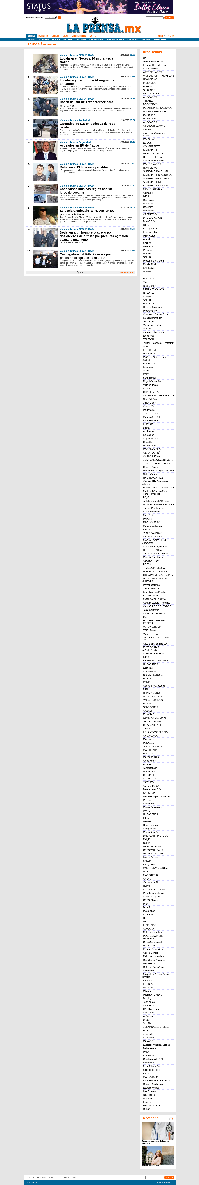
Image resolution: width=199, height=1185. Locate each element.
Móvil (160, 36)
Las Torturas (149, 1091)
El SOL (146, 388)
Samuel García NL (152, 721)
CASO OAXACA (151, 735)
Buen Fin (147, 907)
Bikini (146, 225)
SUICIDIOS (149, 90)
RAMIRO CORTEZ (153, 477)
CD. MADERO (150, 775)
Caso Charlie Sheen (153, 160)
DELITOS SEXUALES (154, 157)
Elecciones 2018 (151, 1105)
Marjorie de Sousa (152, 526)
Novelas (147, 271)
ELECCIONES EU (152, 350)
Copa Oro (148, 442)
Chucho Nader (150, 467)
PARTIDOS (149, 363)
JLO (145, 275)
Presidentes (149, 771)
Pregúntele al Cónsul (153, 260)
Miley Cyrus (149, 235)
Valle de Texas (160, 39)
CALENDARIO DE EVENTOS (158, 395)
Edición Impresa (79, 36)
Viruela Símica (150, 634)
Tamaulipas (81, 39)
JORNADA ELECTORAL (156, 1027)
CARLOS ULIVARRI (153, 536)
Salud (146, 370)
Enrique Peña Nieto (153, 949)
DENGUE (148, 987)
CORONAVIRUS (152, 449)
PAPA (146, 374)
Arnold (146, 239)
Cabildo (147, 129)
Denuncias (148, 210)
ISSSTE (147, 1102)
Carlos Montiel (150, 952)
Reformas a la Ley (152, 932)
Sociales (55, 36)
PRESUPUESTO (152, 846)
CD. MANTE (149, 778)
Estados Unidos (151, 1087)
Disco (146, 918)
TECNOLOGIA (151, 413)
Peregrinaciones (151, 584)
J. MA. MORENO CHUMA (157, 463)
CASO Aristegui (151, 1009)
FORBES (148, 984)
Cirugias (147, 296)
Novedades (149, 1094)
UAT (145, 58)
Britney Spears (150, 228)
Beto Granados (151, 595)
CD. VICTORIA (151, 785)
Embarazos (149, 303)
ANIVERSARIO (151, 420)
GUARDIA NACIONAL (154, 718)
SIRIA (146, 346)
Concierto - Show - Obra (155, 314)
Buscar (93, 36)
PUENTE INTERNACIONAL (157, 108)
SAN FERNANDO (152, 746)
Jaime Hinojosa (151, 588)
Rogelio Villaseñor (152, 381)
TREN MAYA (150, 630)
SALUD (147, 257)
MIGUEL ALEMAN (152, 189)
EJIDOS (147, 142)
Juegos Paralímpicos (154, 508)
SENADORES (150, 707)
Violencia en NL (151, 882)
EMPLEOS (149, 267)
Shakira (147, 242)
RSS (169, 36)
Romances (148, 278)
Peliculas (147, 250)
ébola (146, 1073)
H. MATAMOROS (152, 692)
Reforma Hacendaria (153, 956)
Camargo (148, 192)
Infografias (148, 1062)
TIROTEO (148, 100)
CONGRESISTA (151, 146)
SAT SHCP (149, 793)
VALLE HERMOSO (153, 700)
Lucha (146, 427)
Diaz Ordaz (149, 200)
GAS (145, 617)
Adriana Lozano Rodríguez (156, 602)
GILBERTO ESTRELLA (155, 643)
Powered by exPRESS (165, 1182)
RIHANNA (148, 293)
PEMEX (147, 682)
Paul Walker (149, 410)
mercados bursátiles (153, 332)
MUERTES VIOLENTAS (155, 868)
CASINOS (148, 1005)
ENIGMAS (148, 714)
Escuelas (148, 367)
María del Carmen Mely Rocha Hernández (154, 492)
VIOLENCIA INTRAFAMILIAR (158, 75)
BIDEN (146, 1019)
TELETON (148, 339)
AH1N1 (147, 878)
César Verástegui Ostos (155, 546)
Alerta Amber (149, 760)
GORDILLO (149, 1012)
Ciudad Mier (149, 406)
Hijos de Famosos (152, 307)
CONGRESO (150, 671)
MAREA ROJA (150, 1077)
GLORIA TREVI (151, 560)
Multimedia (43, 36)
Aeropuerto (148, 803)
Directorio (41, 1177)
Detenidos (49, 44)
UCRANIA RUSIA (152, 626)
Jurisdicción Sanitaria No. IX (157, 553)
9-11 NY (147, 1023)
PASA (146, 1052)
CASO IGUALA (151, 757)
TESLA (146, 728)
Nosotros (30, 1177)
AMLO (146, 529)
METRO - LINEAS (152, 994)
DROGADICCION (152, 217)
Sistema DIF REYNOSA (155, 660)
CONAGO (148, 928)
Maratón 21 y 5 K (152, 417)
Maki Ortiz (148, 515)
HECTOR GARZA (152, 550)
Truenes (147, 282)
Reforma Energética (153, 967)
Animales (148, 764)
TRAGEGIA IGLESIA (154, 568)
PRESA (147, 564)
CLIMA (146, 843)
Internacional (133, 39)
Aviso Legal (54, 1177)
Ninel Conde (149, 285)
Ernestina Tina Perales (154, 592)
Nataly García (150, 474)
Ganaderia (148, 970)
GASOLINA (149, 115)
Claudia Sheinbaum (153, 557)
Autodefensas (150, 768)
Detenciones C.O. (152, 789)
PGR (145, 871)
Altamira (147, 980)
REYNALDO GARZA (154, 889)
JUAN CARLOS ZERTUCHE (158, 460)
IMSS (146, 196)
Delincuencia (149, 1048)
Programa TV (150, 310)
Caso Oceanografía (153, 942)
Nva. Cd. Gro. (150, 399)
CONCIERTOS (151, 392)
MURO (146, 810)
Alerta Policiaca (96, 39)
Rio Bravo (67, 39)
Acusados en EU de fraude (79, 145)
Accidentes (149, 431)
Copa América (150, 438)
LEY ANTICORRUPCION (156, 732)
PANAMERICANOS (153, 289)
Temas (33, 44)
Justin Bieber (149, 402)
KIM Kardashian (151, 511)
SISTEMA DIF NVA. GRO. (156, 185)
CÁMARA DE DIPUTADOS (157, 606)
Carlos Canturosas (152, 807)
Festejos (147, 703)
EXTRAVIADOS (151, 93)
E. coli (146, 1030)
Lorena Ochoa (150, 857)
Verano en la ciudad (150, 1166)
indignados (148, 1034)
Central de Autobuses (154, 685)
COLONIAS (149, 139)
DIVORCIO (149, 221)
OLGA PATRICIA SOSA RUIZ (158, 575)
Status (65, 36)
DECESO (148, 1098)
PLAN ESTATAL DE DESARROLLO (152, 937)
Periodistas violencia (153, 893)
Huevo (146, 885)
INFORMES (149, 945)
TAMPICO (148, 782)
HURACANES (150, 664)
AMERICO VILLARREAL (156, 501)
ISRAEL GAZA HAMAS (155, 571)
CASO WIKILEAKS (153, 850)
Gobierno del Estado (153, 61)
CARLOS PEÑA (151, 456)
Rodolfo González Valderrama (158, 487)
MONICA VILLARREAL (155, 599)
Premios (147, 253)
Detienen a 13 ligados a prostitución (86, 167)
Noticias (31, 36)
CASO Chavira (150, 900)
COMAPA (148, 207)
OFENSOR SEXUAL (154, 125)
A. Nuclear (148, 1037)
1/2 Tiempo (44, 39)
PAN (145, 689)
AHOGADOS (150, 97)
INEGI (146, 903)
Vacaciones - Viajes (153, 325)
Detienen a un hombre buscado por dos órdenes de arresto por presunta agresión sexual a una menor (94, 236)
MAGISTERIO (150, 875)
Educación (148, 435)
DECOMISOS (150, 104)
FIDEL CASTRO (151, 522)
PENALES (148, 743)
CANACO (148, 1041)
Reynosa (31, 39)
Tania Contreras (151, 610)
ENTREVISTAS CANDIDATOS (150, 648)
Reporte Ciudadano (153, 1084)
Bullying (147, 998)
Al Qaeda (148, 1016)
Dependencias (150, 825)
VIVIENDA (148, 1055)
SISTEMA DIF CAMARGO (157, 178)
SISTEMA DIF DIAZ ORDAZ (157, 175)
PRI (145, 921)
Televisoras (149, 1002)
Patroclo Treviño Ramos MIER (158, 504)
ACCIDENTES (150, 68)
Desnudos (148, 203)
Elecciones (148, 335)
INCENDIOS (149, 83)
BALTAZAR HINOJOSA (155, 835)
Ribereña (56, 39)
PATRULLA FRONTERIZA (156, 111)
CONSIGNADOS (152, 164)
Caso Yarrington (151, 896)
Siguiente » (127, 272)
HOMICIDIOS (150, 79)
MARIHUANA (150, 750)
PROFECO (149, 353)
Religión (147, 839)
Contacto (65, 1177)
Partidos (147, 800)
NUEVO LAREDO (152, 696)
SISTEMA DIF (150, 150)
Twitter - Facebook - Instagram (158, 343)
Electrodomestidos (152, 318)
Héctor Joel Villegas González (158, 470)
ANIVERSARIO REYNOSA (157, 1080)
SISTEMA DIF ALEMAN (155, 171)
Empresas (148, 753)
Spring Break (149, 377)
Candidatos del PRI (153, 1059)
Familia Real (149, 264)
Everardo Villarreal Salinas (156, 1044)
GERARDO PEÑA (152, 452)
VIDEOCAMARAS (152, 533)
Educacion (148, 914)
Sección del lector (152, 1069)
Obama (147, 991)
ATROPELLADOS (152, 72)
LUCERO (148, 424)
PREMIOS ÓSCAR (153, 153)
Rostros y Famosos (115, 39)
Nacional (146, 39)
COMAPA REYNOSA (154, 653)
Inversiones (149, 910)
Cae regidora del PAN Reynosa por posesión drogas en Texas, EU (85, 256)
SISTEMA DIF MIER (153, 182)
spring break (149, 864)
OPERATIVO (150, 214)
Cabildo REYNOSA (153, 675)
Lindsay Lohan (150, 232)
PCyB (146, 497)
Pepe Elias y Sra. (152, 1066)
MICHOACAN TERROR (155, 853)
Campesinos (149, 828)
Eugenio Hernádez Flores (156, 65)
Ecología (147, 678)
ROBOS (147, 86)
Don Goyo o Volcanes (154, 960)
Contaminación (150, 832)
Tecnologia (148, 321)
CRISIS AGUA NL (152, 725)
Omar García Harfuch (154, 613)
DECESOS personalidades (157, 796)
